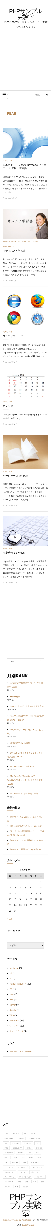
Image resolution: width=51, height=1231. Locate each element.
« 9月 (9, 919)
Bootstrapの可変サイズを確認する (25, 849)
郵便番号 (25, 1186)
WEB (11, 1015)
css (6, 1143)
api (25, 1133)
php (6, 1157)
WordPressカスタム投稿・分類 (24, 793)
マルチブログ (39, 1177)
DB (10, 973)
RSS (23, 1157)
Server (12, 1005)
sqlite (40, 1157)
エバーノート (9, 1167)
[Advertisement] (25, 60)
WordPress (8, 246)
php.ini (14, 1157)
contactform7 (35, 1138)
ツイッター (22, 1172)
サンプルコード (37, 1167)
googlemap (17, 1148)
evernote (27, 1143)
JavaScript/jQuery (11, 241)
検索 (42, 1182)
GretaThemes (28, 1225)
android (16, 1133)
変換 (27, 1182)
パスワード (34, 1172)
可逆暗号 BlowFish (14, 552)
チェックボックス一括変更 (22, 766)
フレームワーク (16, 1031)
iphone (39, 1148)
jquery (20, 1153)
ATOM (33, 1133)
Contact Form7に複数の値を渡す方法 (26, 706)
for (37, 1143)
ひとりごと (14, 1026)
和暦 (19, 1182)
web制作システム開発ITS (20, 1051)
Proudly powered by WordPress (17, 1220)
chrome (21, 1138)
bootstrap (14, 968)
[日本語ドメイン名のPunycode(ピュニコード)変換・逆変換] (25, 143)
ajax (6, 1133)
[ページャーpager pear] (25, 451)
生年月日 (7, 1186)
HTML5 (29, 1148)
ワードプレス (9, 1182)
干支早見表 (15, 696)
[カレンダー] (25, 385)
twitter (15, 1162)
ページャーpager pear (16, 475)
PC (10, 989)
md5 (29, 1153)
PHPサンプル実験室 (25, 14)
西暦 (16, 1186)
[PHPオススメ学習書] (25, 223)
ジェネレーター (9, 1172)
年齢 (34, 1182)
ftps (6, 1148)
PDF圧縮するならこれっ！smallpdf (26, 826)
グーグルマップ (23, 1167)
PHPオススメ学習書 (14, 250)
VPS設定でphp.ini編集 (20, 743)
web (24, 1162)
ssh (6, 1162)
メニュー (8, 96)
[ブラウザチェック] (25, 310)
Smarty (37, 241)
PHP (10, 161)
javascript (9, 1153)
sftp (31, 1157)
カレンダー (9, 405)
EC (10, 978)
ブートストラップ (25, 1177)
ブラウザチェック (13, 336)
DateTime (15, 1143)
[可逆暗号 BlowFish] (25, 530)
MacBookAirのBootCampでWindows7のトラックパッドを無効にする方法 (24, 780)
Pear (5, 161)
